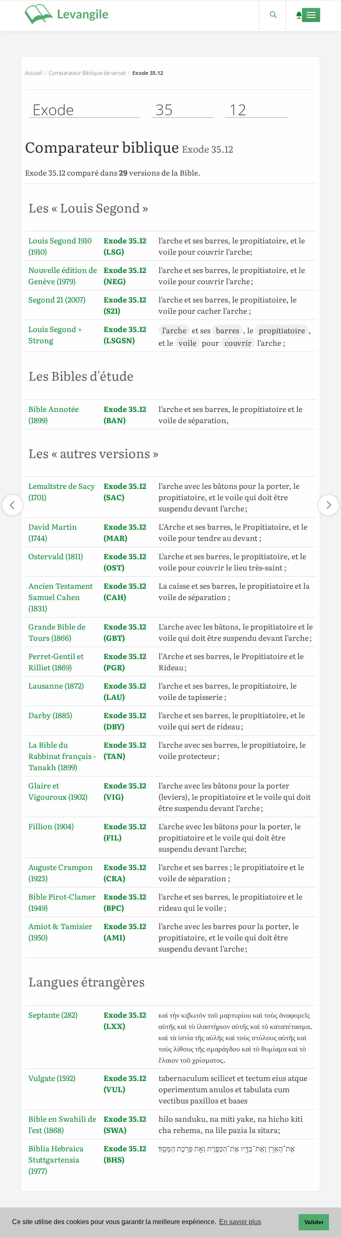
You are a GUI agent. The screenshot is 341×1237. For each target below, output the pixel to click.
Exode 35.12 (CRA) (125, 872)
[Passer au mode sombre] (298, 14)
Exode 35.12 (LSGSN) (125, 334)
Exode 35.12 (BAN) (125, 414)
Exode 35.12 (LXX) (125, 1020)
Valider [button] (314, 1222)
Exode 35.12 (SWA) (125, 1124)
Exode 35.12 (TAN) (125, 750)
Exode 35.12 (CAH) (125, 591)
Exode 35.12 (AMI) (125, 931)
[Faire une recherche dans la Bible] (272, 14)
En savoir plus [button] (240, 1221)
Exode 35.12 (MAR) (125, 532)
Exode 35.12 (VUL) (125, 1083)
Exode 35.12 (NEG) (125, 275)
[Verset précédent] (12, 505)
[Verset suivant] (328, 505)
